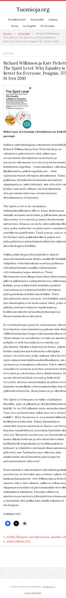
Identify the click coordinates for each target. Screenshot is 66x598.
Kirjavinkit (37, 19)
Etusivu (7, 33)
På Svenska (47, 26)
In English (29, 26)
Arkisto (53, 19)
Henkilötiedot (17, 19)
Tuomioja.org (33, 9)
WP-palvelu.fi (49, 587)
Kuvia (14, 26)
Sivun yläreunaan (33, 593)
